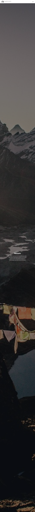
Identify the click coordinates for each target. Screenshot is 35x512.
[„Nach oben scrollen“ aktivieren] (33, 510)
